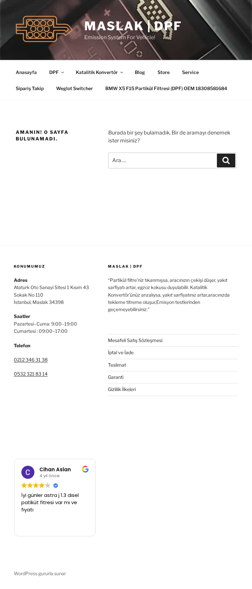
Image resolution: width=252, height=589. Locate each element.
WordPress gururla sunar (40, 573)
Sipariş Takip (30, 88)
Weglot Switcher (74, 88)
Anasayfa (26, 72)
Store (164, 72)
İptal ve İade (121, 352)
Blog (140, 72)
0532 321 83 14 (31, 374)
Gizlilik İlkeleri (122, 389)
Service (190, 72)
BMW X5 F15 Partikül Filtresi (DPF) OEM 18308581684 (166, 88)
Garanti (115, 377)
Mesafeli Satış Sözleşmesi (135, 340)
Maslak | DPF (133, 26)
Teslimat (117, 365)
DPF (54, 72)
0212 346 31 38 (31, 359)
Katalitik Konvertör (97, 72)
